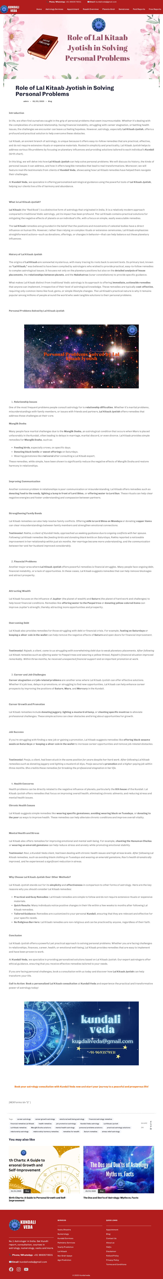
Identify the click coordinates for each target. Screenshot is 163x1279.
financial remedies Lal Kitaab (22, 1124)
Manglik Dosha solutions (41, 1128)
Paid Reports (139, 9)
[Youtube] (26, 1269)
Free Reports (155, 9)
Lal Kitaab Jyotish (111, 1124)
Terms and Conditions (116, 1264)
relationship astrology (20, 1132)
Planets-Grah (108, 9)
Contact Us (111, 1238)
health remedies (45, 1124)
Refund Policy (112, 1256)
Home (39, 9)
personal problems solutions (90, 1128)
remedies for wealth (71, 1132)
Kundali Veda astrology (89, 1124)
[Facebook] (11, 1269)
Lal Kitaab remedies (18, 1128)
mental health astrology (65, 1128)
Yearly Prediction (65, 1247)
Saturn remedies (90, 1132)
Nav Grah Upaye (65, 1256)
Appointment (73, 9)
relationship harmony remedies (46, 1132)
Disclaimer (111, 1251)
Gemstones (124, 9)
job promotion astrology (66, 1124)
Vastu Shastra (64, 1230)
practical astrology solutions (118, 1128)
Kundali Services (65, 1238)
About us (110, 1243)
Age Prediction (64, 1260)
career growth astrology (45, 1119)
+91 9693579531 (76, 2)
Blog (50, 101)
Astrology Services (54, 9)
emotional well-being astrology (72, 1119)
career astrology (24, 1119)
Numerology (63, 1234)
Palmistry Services (66, 1243)
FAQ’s (108, 1247)
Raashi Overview (90, 9)
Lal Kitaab (62, 1251)
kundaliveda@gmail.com (106, 2)
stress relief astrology (111, 1132)
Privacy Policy (112, 1260)
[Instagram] (18, 1269)
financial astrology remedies (100, 1119)
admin (26, 101)
